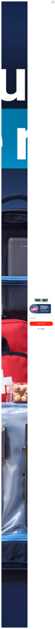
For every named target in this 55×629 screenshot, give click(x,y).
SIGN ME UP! (41, 324)
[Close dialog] (53, 2)
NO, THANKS (41, 329)
